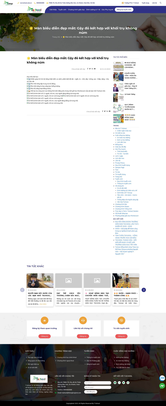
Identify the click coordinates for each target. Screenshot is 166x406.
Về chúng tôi (119, 186)
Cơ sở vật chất (122, 188)
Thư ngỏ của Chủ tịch (35, 357)
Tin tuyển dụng (120, 174)
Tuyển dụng (145, 3)
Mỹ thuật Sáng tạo (121, 213)
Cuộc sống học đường (122, 135)
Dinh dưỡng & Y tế (93, 10)
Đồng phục (119, 144)
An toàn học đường (123, 138)
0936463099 (40, 3)
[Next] (144, 290)
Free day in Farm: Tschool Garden (126, 211)
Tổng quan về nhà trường (36, 361)
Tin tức (117, 172)
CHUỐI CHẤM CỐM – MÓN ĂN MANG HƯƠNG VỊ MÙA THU (131, 75)
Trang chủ (56, 37)
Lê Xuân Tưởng (130, 94)
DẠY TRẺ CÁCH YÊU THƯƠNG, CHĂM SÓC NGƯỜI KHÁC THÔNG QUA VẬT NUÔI (63, 294)
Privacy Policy (120, 163)
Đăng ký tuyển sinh (124, 9)
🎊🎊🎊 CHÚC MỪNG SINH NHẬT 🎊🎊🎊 (130, 117)
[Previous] (22, 290)
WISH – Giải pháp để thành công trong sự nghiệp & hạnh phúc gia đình (126, 231)
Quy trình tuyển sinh (124, 181)
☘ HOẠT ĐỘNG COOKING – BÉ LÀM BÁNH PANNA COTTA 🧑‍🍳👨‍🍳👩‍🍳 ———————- (130, 65)
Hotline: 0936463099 (65, 390)
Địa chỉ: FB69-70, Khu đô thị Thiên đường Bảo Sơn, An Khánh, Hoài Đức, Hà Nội (69, 384)
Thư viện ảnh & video (123, 367)
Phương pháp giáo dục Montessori (127, 216)
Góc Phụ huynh (107, 10)
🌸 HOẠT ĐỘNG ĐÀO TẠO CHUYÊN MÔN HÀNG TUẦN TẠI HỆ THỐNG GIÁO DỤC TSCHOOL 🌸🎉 (92, 294)
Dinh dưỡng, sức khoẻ (123, 364)
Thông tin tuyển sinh (124, 184)
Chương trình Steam (122, 206)
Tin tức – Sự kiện (122, 154)
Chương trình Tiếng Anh (123, 209)
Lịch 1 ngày (119, 156)
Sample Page (119, 167)
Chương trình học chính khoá (66, 357)
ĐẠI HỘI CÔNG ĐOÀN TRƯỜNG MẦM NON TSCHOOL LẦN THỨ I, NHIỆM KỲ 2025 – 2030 (127, 224)
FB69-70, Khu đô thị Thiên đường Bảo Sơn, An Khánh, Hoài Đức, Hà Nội (72, 3)
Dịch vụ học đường (123, 140)
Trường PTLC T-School (131, 3)
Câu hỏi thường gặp (93, 361)
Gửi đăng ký (91, 392)
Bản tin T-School (121, 128)
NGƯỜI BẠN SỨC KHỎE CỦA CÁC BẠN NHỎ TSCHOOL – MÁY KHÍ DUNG (35, 294)
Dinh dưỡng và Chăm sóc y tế (127, 190)
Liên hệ (154, 3)
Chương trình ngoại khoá (65, 361)
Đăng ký (44, 336)
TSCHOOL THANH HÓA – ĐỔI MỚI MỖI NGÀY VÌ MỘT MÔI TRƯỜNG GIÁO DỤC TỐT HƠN (126, 242)
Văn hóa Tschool (122, 202)
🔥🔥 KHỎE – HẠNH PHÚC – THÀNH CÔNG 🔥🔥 (121, 294)
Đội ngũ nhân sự (33, 364)
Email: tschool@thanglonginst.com (69, 393)
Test (116, 170)
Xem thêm (38, 304)
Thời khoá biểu (122, 151)
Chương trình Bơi (121, 204)
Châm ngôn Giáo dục (124, 131)
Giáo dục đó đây (120, 147)
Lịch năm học (121, 142)
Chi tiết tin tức (120, 133)
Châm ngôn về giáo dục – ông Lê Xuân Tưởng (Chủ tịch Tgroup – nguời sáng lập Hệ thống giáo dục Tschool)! (131, 86)
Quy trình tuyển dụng (122, 165)
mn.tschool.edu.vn (26, 3)
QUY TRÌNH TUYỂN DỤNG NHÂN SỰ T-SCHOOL (130, 107)
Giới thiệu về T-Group (124, 193)
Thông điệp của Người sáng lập (127, 200)
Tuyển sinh (119, 179)
